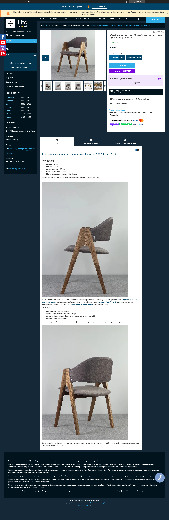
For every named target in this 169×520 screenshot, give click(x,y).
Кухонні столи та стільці (56, 25)
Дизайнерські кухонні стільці (78, 25)
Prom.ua (96, 500)
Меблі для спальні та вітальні (19, 63)
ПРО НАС (102, 19)
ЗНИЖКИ (77, 19)
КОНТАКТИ (122, 19)
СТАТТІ (132, 19)
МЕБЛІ (66, 19)
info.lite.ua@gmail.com (16, 169)
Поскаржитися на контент (80, 503)
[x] (138, 150)
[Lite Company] (21, 23)
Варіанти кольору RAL (15, 86)
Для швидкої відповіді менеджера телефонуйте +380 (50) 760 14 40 (79, 154)
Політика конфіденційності (99, 503)
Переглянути (99, 6)
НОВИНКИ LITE (55, 19)
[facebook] (136, 150)
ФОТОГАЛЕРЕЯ (90, 19)
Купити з (118, 71)
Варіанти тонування (14, 82)
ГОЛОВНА (43, 19)
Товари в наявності (15, 59)
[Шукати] (35, 41)
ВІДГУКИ (112, 19)
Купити (123, 65)
